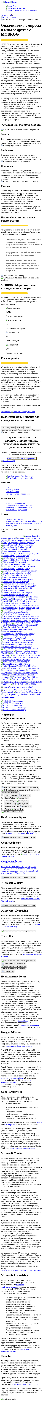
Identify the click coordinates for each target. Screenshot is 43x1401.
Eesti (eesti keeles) (24, 575)
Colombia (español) (25, 564)
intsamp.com (6, 412)
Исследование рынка (14, 519)
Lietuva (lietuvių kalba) (29, 605)
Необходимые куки (12, 795)
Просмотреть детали (27, 837)
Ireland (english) (22, 595)
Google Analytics (11, 801)
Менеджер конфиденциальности (19, 507)
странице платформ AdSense (12, 1078)
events (39, 1122)
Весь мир (5, 427)
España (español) (22, 577)
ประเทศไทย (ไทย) (25, 687)
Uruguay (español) (31, 668)
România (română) (24, 644)
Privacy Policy (33, 833)
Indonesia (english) (25, 592)
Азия (13, 427)
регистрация (12, 458)
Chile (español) (20, 562)
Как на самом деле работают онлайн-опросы (24, 521)
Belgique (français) (24, 547)
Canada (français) (22, 558)
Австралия (36, 430)
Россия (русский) (24, 636)
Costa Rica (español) (27, 566)
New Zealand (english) (29, 618)
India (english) (19, 590)
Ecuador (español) (24, 573)
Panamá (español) (23, 627)
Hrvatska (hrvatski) (24, 588)
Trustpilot (8, 809)
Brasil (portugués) (23, 551)
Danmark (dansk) (23, 569)
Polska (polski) (20, 638)
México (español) (23, 614)
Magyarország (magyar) (30, 608)
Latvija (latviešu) (22, 603)
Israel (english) (20, 597)
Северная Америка (9, 430)
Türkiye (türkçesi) (24, 664)
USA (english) (20, 670)
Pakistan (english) (31, 625)
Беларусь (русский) (27, 543)
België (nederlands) (25, 545)
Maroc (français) (21, 612)
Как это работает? (13, 489)
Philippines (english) (27, 634)
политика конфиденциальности (19, 1046)
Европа (27, 427)
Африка (20, 427)
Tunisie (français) (22, 662)
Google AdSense (11, 798)
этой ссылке (23, 1021)
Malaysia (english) (24, 610)
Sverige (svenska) (23, 660)
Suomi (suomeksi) (31, 657)
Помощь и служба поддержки (18, 494)
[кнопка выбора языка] (2, 699)
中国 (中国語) (20, 682)
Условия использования (15, 503)
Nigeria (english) (22, 621)
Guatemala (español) (26, 584)
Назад (19, 812)
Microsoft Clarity (11, 803)
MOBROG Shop (12, 492)
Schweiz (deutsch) (24, 647)
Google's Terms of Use (17, 873)
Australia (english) (31, 540)
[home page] (10, 2)
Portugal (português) (26, 640)
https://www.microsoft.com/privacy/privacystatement (21, 1270)
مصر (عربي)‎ (37, 692)
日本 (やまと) (28, 679)
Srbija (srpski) (18, 649)
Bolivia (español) (22, 549)
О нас (8, 487)
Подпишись (6, 15)
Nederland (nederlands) (30, 616)
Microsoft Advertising (12, 806)
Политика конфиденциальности (19, 505)
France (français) (22, 582)
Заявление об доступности (16, 510)
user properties (9, 1124)
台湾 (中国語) (30, 684)
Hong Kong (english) (27, 586)
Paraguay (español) (24, 629)
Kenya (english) (30, 601)
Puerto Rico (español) (27, 642)
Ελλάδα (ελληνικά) (24, 579)
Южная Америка (24, 430)
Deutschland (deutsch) (29, 571)
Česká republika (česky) (30, 560)
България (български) (29, 553)
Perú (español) (19, 631)
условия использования (29, 1025)
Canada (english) (22, 556)
